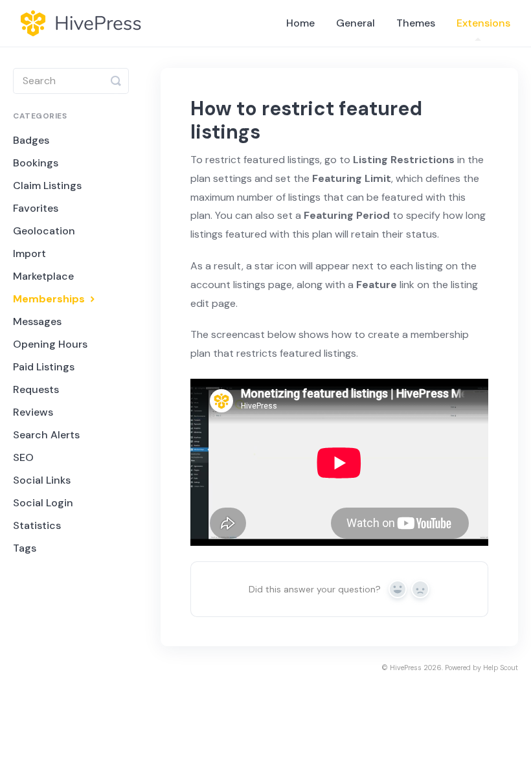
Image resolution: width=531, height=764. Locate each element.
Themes (415, 23)
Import (29, 253)
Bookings (35, 163)
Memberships (50, 299)
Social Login (43, 503)
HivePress (406, 667)
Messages (37, 321)
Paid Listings (43, 367)
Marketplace (43, 276)
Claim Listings (47, 185)
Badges (31, 140)
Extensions (483, 23)
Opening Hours (50, 344)
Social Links (42, 480)
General (355, 23)
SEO (23, 457)
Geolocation (44, 231)
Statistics (37, 525)
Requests (36, 389)
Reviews (33, 412)
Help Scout (500, 667)
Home (300, 23)
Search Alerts (46, 435)
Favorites (35, 208)
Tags (24, 548)
